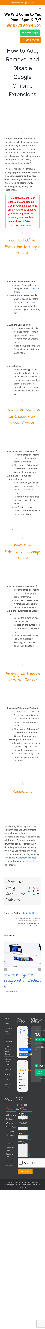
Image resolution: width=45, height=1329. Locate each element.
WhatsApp (32, 32)
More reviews (22, 1095)
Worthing (9, 1123)
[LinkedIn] (17, 1109)
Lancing (9, 1139)
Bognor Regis (11, 1127)
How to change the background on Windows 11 (22, 981)
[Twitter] (21, 1105)
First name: (22, 1113)
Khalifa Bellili (28, 913)
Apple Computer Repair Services (8, 1050)
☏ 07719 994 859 (23, 25)
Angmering (10, 1131)
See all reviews (26, 1049)
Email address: (22, 1123)
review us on (25, 1054)
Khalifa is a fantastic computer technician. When (22, 1081)
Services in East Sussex (9, 1040)
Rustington (10, 1135)
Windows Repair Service (8, 1061)
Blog (6, 1079)
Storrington (10, 1161)
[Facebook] (17, 1105)
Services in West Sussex (8, 1031)
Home (7, 1024)
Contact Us (8, 1069)
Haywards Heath (10, 1148)
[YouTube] (25, 1105)
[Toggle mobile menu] (40, 9)
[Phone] (21, 1109)
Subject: (20, 1133)
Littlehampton (11, 1115)
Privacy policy (7, 1085)
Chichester (10, 1119)
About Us (8, 1074)
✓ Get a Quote (31, 39)
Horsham (9, 1143)
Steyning (9, 1165)
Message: (21, 1142)
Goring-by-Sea (10, 1155)
